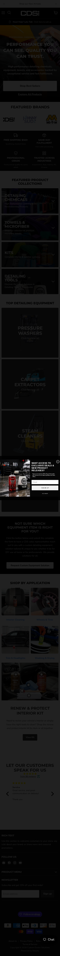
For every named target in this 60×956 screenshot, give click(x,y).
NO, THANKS (45, 493)
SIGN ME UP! (45, 488)
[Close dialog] (57, 461)
